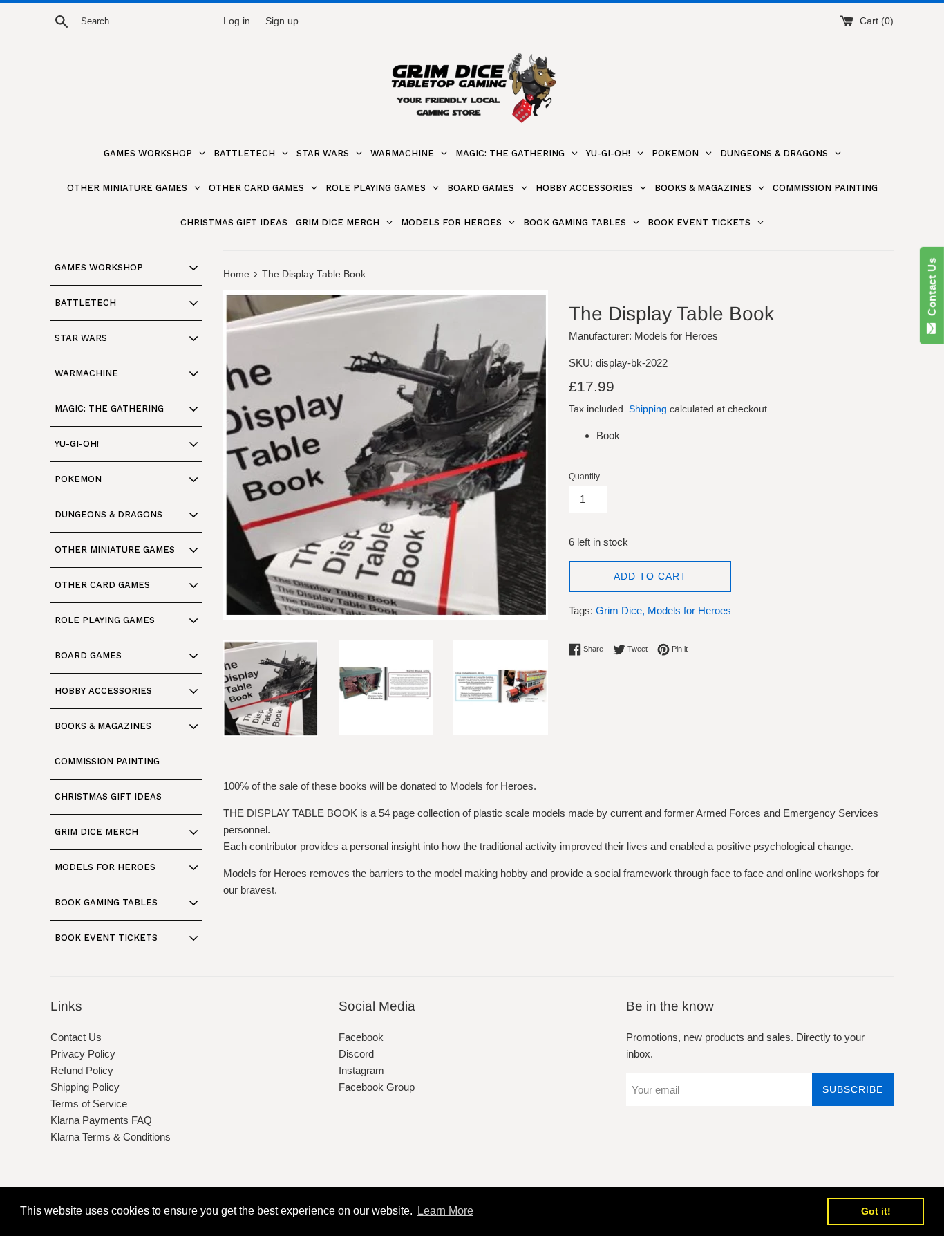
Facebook (361, 1037)
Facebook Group (377, 1087)
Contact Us (76, 1037)
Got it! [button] (876, 1211)
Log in (236, 21)
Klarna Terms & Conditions (110, 1137)
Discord (356, 1054)
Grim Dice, (620, 610)
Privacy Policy (82, 1054)
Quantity (584, 476)
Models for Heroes (689, 610)
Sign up (282, 21)
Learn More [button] (445, 1211)
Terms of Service (88, 1103)
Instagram (361, 1070)
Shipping (648, 408)
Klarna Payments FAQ (101, 1120)
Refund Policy (81, 1070)
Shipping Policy (85, 1087)
